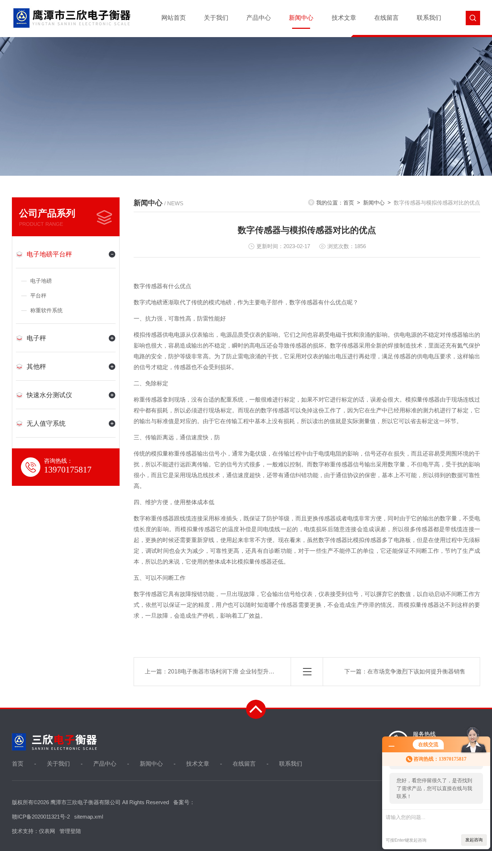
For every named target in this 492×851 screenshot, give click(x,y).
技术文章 (344, 17)
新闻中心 (301, 17)
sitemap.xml (88, 817)
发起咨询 (474, 839)
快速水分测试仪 (49, 395)
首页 (348, 203)
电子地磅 (41, 281)
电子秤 (36, 338)
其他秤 (36, 366)
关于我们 (216, 17)
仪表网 (47, 831)
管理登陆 (70, 831)
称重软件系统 (46, 310)
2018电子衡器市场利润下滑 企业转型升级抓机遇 (230, 671)
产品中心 (258, 17)
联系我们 (429, 17)
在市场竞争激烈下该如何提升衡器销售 (416, 671)
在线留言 (386, 17)
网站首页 (173, 17)
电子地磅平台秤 (49, 254)
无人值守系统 (46, 423)
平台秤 (38, 295)
